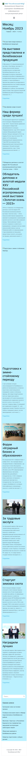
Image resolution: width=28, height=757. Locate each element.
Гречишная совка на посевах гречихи (11, 708)
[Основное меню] (14, 18)
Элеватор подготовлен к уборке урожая (12, 738)
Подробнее (6, 98)
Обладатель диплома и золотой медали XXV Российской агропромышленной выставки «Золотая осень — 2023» (14, 188)
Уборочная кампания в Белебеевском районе (10, 732)
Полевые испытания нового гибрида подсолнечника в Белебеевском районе (14, 715)
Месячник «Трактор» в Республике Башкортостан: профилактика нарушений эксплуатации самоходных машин (13, 724)
